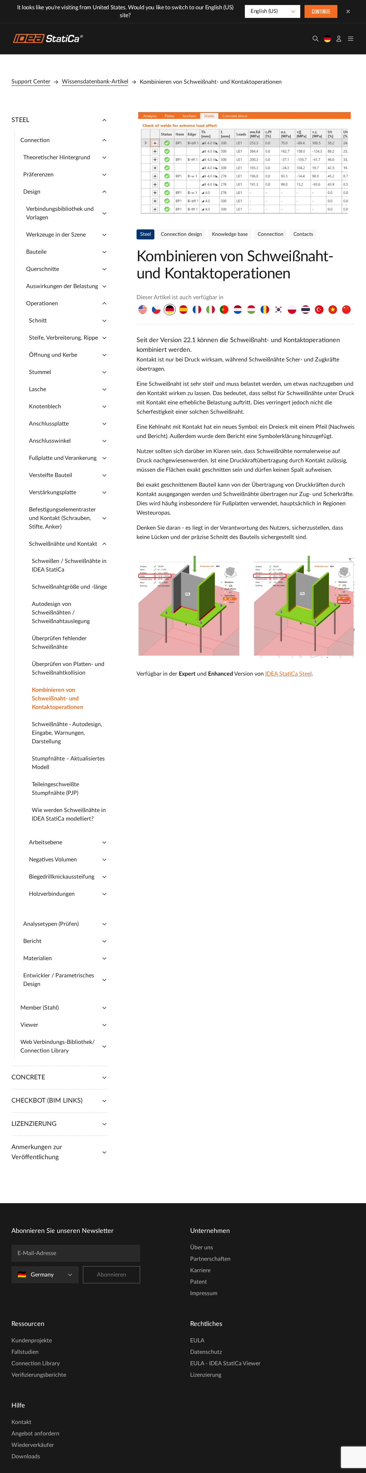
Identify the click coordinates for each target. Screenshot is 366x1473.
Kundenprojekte (31, 1340)
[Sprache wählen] (327, 38)
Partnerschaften (210, 1259)
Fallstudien (25, 1352)
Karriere (200, 1270)
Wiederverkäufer (32, 1445)
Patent (198, 1282)
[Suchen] (316, 39)
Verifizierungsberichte (38, 1375)
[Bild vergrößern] (246, 163)
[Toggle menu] (351, 39)
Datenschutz (206, 1352)
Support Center (30, 81)
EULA (197, 1340)
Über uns (201, 1247)
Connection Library (35, 1363)
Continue (321, 12)
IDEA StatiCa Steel (288, 674)
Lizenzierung (205, 1375)
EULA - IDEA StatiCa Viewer (225, 1363)
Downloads (25, 1456)
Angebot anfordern (35, 1433)
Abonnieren (111, 1275)
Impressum (203, 1293)
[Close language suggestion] (348, 11)
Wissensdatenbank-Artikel (95, 81)
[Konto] (338, 38)
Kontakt (21, 1422)
